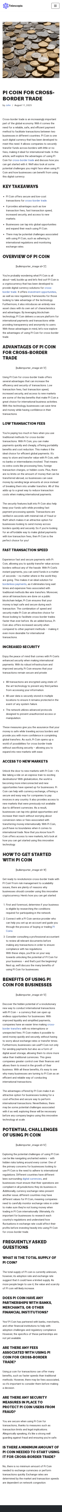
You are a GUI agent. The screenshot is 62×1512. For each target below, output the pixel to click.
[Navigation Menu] (55, 6)
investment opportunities (42, 292)
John (8, 105)
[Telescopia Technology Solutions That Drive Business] (13, 5)
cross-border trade (23, 160)
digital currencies (32, 1178)
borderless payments (15, 584)
